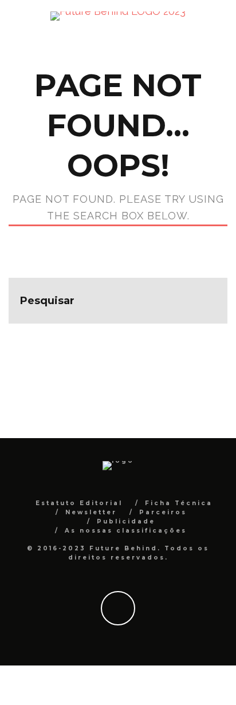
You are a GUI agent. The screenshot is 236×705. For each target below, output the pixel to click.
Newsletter (91, 512)
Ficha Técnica (179, 503)
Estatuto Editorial (79, 503)
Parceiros (163, 512)
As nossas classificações (126, 530)
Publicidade (126, 521)
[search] (204, 301)
